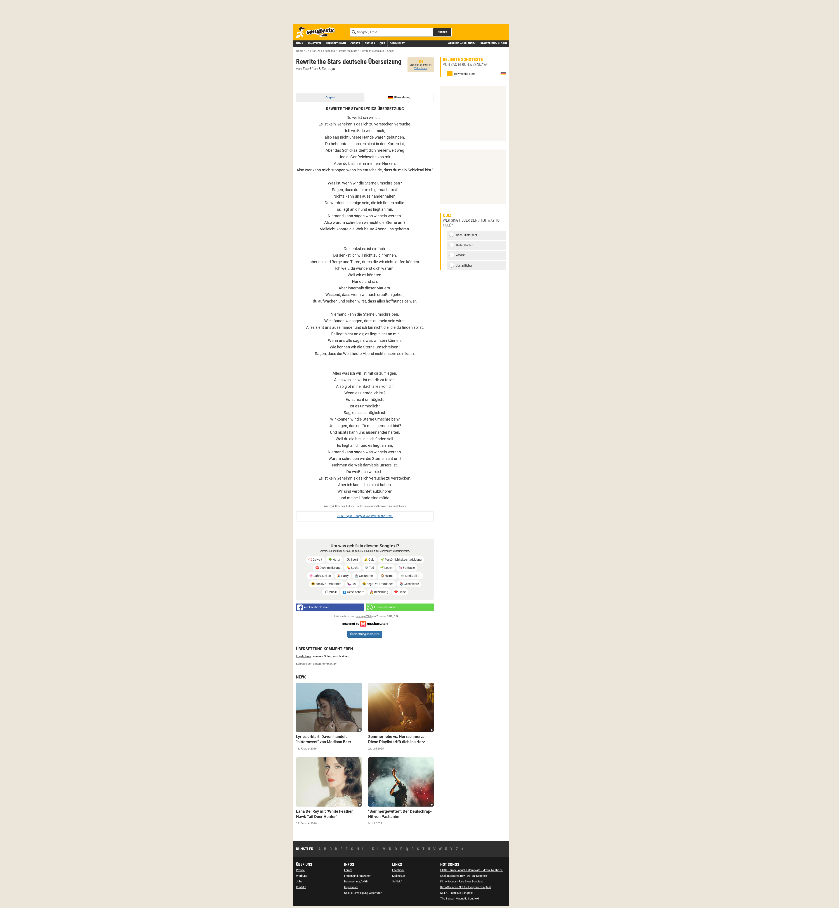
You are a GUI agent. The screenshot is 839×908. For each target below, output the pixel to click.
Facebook (398, 870)
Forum (348, 870)
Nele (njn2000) (364, 616)
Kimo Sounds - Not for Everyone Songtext (465, 887)
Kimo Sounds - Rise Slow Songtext (461, 881)
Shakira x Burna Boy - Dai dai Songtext (463, 875)
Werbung (301, 875)
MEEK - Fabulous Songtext (456, 892)
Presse (300, 870)
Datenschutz (352, 881)
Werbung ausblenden (461, 43)
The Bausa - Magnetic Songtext (459, 898)
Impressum (351, 887)
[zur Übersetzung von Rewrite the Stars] (503, 73)
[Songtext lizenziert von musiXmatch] (365, 623)
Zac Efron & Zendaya (319, 69)
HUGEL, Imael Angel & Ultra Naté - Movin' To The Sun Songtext (478, 870)
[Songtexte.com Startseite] (317, 32)
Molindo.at (398, 875)
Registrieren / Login (493, 43)
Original (330, 97)
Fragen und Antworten (357, 875)
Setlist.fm (398, 881)
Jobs (299, 881)
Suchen (442, 32)
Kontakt (301, 887)
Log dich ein (303, 656)
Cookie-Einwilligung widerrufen (363, 892)
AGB (365, 881)
